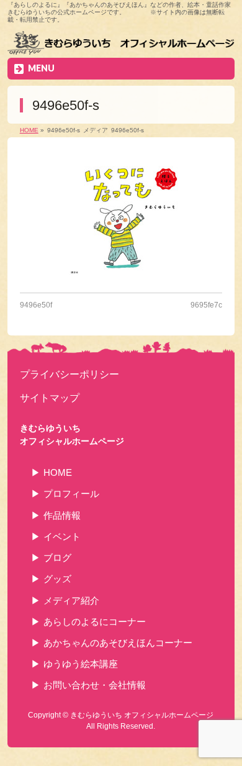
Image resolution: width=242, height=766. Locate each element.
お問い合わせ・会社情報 (94, 685)
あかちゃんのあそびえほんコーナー (117, 642)
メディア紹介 (71, 600)
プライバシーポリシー (69, 374)
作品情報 (62, 515)
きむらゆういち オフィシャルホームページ (141, 715)
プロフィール (71, 493)
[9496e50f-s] (121, 218)
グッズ (57, 578)
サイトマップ (49, 397)
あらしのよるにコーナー (94, 621)
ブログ (57, 557)
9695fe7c (206, 305)
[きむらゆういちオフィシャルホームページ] (121, 44)
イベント (62, 536)
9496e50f (36, 305)
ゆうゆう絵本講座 (80, 664)
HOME (57, 472)
